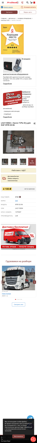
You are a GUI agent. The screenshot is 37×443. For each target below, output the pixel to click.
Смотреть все (18, 304)
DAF (16, 201)
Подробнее (7, 83)
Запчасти (9, 12)
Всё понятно (18, 436)
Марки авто (28, 12)
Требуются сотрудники (26, 93)
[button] (34, 282)
